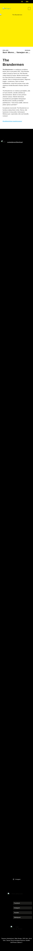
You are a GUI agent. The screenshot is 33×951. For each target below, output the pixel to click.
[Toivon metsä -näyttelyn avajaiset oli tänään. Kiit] (24, 163)
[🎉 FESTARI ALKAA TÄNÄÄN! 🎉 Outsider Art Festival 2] (8, 574)
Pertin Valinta (17, 942)
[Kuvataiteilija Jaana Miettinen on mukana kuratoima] (24, 365)
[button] (29, 8)
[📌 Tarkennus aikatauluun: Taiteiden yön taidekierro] (8, 775)
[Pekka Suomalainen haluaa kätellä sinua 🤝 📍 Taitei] (24, 771)
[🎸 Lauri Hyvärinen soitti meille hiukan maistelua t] (8, 246)
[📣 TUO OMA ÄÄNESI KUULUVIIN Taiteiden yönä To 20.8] (8, 410)
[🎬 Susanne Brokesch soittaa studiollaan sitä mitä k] (24, 545)
